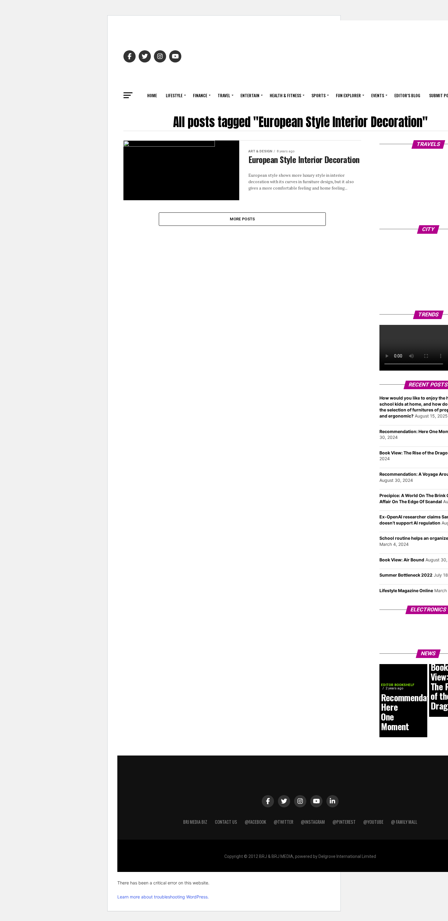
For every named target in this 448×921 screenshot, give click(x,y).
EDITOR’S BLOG (407, 95)
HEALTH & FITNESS (285, 95)
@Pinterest (344, 822)
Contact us (226, 822)
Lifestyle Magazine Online (406, 590)
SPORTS (318, 95)
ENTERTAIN (249, 95)
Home (152, 95)
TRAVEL (224, 95)
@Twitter (283, 822)
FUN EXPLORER (348, 95)
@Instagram (313, 822)
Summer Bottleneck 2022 (405, 575)
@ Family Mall (404, 822)
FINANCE (200, 95)
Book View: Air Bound (401, 559)
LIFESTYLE (174, 95)
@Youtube (373, 822)
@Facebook (255, 822)
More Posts (242, 219)
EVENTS (377, 95)
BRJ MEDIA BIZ (195, 822)
